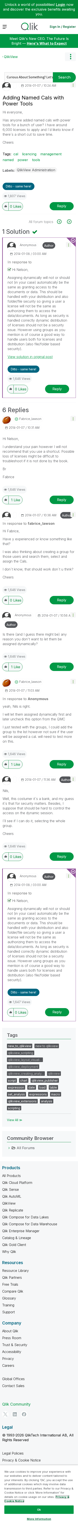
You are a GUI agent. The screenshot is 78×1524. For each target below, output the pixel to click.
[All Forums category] (9, 1148)
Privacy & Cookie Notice (21, 1460)
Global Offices (13, 1379)
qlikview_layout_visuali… (25, 1060)
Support (8, 1312)
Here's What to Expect (47, 43)
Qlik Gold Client (14, 1245)
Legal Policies (13, 1453)
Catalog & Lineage (16, 1238)
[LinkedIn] (14, 1414)
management (51, 154)
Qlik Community (16, 1404)
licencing (29, 154)
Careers (8, 1365)
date (31, 1087)
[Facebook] (24, 1414)
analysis (46, 1101)
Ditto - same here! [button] (18, 186)
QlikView (11, 57)
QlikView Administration (36, 170)
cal (15, 154)
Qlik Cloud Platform (17, 1182)
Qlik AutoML (11, 1196)
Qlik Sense (10, 1189)
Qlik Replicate (12, 1210)
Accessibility (11, 1352)
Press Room (11, 1338)
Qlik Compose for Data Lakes (25, 1217)
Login (60, 4)
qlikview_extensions (22, 1101)
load (42, 1087)
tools (36, 160)
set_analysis (16, 1094)
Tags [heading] (12, 1035)
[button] (73, 85)
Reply (61, 206)
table (53, 1087)
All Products (11, 1176)
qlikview (54, 1073)
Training (8, 1305)
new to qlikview (47, 1046)
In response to (20, 262)
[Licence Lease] (61, 221)
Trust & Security (14, 1345)
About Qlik (10, 1331)
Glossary (9, 1298)
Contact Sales (13, 1386)
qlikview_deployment (23, 1066)
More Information (39, 1519)
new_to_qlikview (19, 1046)
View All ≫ (14, 1120)
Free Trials (10, 1284)
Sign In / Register (63, 26)
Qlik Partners (12, 1277)
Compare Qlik (12, 1291)
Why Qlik (9, 1251)
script (12, 1080)
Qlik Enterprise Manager (20, 1231)
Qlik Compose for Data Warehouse (29, 1224)
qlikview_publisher (45, 1080)
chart (23, 1080)
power (23, 160)
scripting (14, 1108)
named (8, 160)
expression (16, 1087)
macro (55, 1094)
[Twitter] (5, 1414)
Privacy (8, 1358)
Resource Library (15, 1270)
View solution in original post (30, 357)
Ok (39, 1509)
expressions (38, 1094)
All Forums (26, 1148)
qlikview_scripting (20, 1053)
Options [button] (70, 56)
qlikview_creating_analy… (26, 1073)
